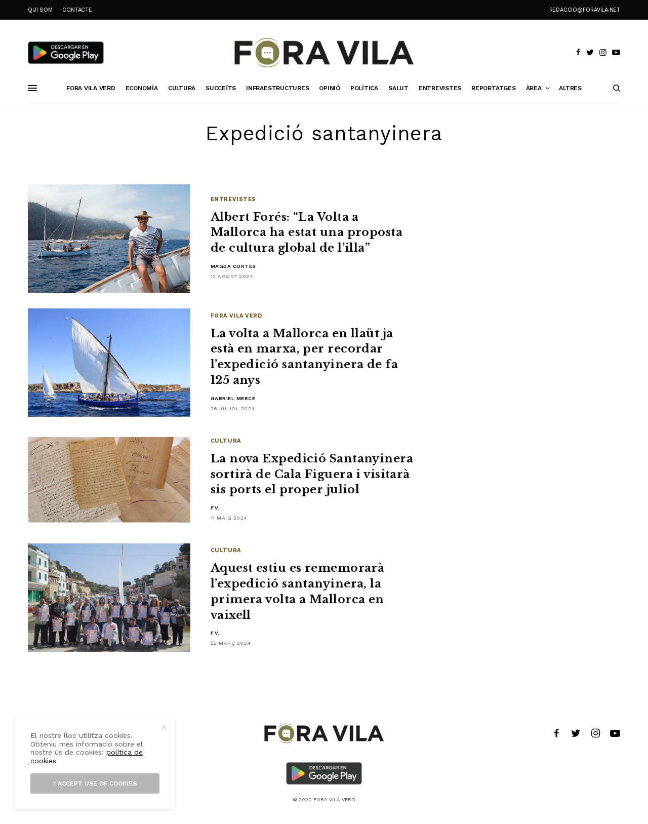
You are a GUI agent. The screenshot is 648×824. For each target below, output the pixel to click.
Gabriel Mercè (233, 398)
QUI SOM (40, 10)
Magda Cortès (233, 266)
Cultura (226, 441)
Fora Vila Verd (236, 315)
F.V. (215, 508)
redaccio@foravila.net (584, 10)
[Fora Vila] (324, 52)
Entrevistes (233, 199)
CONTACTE (77, 10)
